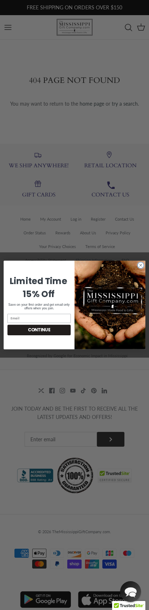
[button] (130, 591)
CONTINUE (39, 330)
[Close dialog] (140, 265)
